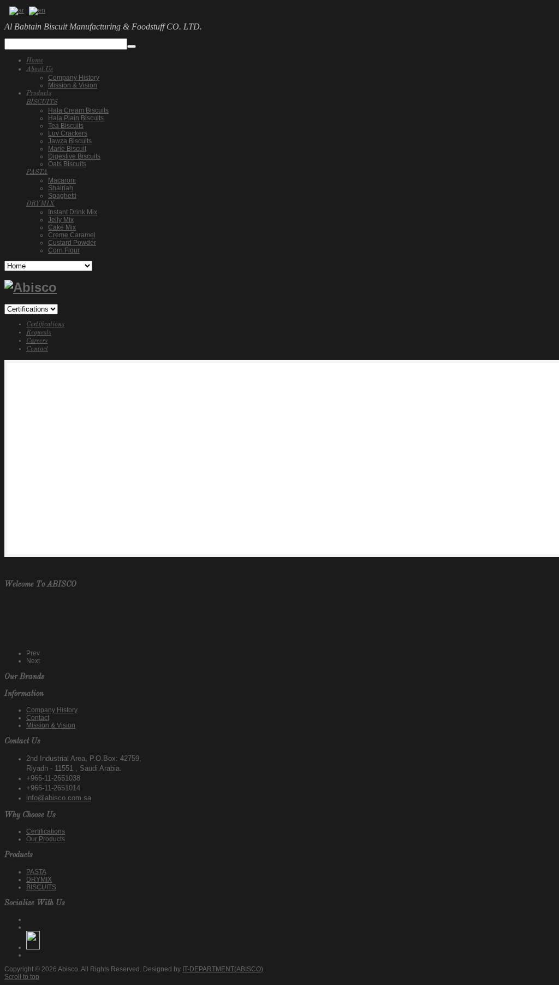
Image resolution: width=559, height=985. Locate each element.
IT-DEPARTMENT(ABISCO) (222, 969)
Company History (52, 710)
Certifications (45, 324)
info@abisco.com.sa (58, 798)
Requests (38, 333)
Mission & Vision (50, 725)
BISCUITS (41, 887)
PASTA (36, 872)
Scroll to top (21, 977)
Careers (36, 341)
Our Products (45, 839)
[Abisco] (30, 287)
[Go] (131, 46)
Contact (37, 349)
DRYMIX (39, 879)
